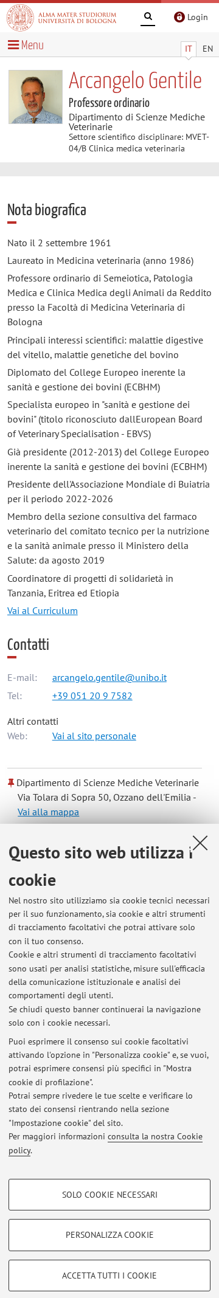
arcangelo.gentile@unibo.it (109, 677)
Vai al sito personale (94, 736)
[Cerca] (148, 18)
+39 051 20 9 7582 (92, 695)
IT (188, 48)
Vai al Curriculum (42, 610)
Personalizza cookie (110, 1234)
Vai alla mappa (48, 812)
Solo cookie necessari (110, 1194)
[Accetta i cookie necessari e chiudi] (200, 842)
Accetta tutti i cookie (109, 1275)
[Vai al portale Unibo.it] (61, 17)
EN (208, 48)
